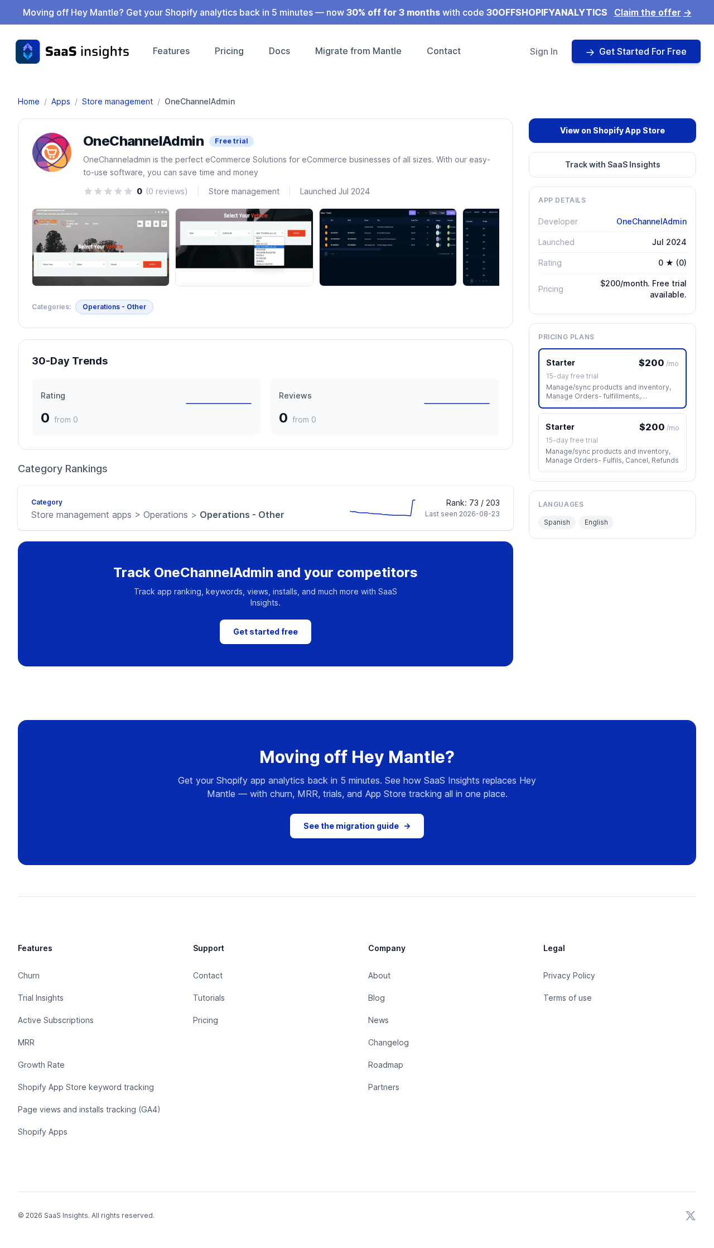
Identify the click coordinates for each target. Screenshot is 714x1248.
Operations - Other (114, 307)
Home (29, 101)
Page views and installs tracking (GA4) (89, 1109)
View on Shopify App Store (612, 130)
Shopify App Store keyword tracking (86, 1087)
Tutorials (209, 997)
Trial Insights (41, 997)
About (379, 975)
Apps (60, 101)
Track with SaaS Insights (612, 164)
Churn (29, 975)
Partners (383, 1087)
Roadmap (385, 1064)
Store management (117, 101)
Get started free (265, 631)
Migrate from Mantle (358, 50)
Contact (444, 50)
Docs (279, 50)
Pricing (229, 50)
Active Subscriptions (56, 1020)
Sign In (544, 51)
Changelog (388, 1042)
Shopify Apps (42, 1131)
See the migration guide (357, 826)
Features (171, 50)
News (378, 1020)
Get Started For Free (643, 51)
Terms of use (567, 997)
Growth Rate (41, 1064)
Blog (376, 997)
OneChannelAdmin (651, 221)
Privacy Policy (569, 975)
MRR (26, 1042)
